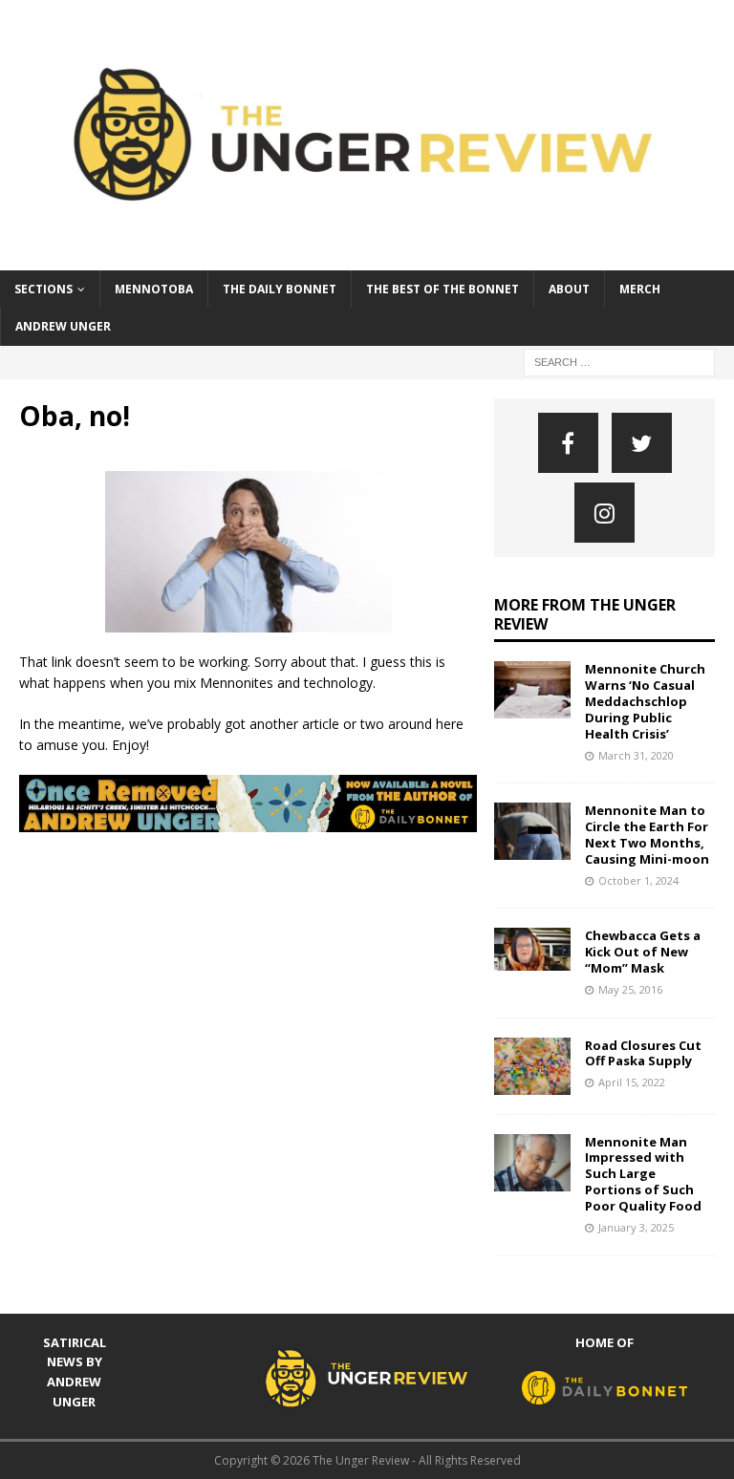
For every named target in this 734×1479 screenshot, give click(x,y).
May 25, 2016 (630, 989)
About (569, 289)
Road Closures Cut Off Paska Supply (643, 1053)
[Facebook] (568, 443)
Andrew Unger (63, 326)
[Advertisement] (367, 894)
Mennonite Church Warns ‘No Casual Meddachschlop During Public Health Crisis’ (645, 701)
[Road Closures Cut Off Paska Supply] (532, 1066)
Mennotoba (154, 289)
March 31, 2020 (636, 755)
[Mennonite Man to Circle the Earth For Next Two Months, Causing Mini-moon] (532, 831)
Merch (639, 289)
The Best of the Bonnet (442, 289)
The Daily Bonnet (279, 289)
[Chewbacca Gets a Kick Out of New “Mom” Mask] (532, 949)
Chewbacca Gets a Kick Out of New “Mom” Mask (643, 951)
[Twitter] (642, 443)
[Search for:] (619, 361)
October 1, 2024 (638, 880)
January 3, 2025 (636, 1227)
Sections (43, 289)
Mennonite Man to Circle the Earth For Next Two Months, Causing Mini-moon (647, 835)
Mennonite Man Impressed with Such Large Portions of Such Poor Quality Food (643, 1174)
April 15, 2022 (631, 1082)
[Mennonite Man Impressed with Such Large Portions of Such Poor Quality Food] (532, 1162)
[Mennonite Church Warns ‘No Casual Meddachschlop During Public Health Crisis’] (532, 689)
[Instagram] (604, 512)
